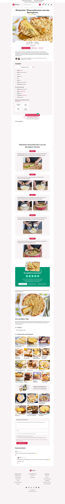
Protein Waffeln (45, 382)
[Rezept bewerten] (32, 276)
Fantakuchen (26, 358)
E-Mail (33, 475)
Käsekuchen (17, 415)
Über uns (47, 477)
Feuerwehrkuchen (42, 346)
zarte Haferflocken (22, 91)
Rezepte (15, 7)
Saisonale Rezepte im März (21, 330)
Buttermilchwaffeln (19, 403)
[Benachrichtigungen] (45, 4)
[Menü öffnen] (51, 4)
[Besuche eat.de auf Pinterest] (36, 487)
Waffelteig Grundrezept (35, 381)
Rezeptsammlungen (18, 477)
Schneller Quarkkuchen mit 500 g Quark (19, 346)
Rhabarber (21, 70)
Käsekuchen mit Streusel (32, 346)
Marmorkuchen (30, 370)
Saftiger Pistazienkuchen (20, 370)
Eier (18, 78)
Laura (45, 58)
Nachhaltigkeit (47, 480)
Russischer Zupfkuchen (31, 415)
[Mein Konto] (48, 4)
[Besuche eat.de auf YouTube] (26, 487)
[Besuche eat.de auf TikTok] (33, 487)
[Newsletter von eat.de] (32, 388)
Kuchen (22, 7)
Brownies (26, 382)
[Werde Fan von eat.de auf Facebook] (38, 487)
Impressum (47, 475)
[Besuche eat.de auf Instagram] (29, 487)
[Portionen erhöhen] (33, 67)
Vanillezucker (24, 95)
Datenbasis (18, 101)
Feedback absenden (22, 443)
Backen (19, 7)
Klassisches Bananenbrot (17, 358)
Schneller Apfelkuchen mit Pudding (43, 415)
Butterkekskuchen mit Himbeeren (42, 403)
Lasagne (18, 480)
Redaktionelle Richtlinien (47, 482)
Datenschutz (21, 440)
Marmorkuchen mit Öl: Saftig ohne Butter (45, 357)
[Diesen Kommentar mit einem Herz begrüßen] (16, 455)
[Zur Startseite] (16, 5)
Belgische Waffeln (30, 403)
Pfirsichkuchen (41, 370)
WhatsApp (33, 477)
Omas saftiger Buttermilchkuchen (36, 358)
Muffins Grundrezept (19, 382)
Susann (35, 58)
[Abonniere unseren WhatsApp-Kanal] (31, 487)
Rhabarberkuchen (26, 7)
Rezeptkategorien (18, 475)
